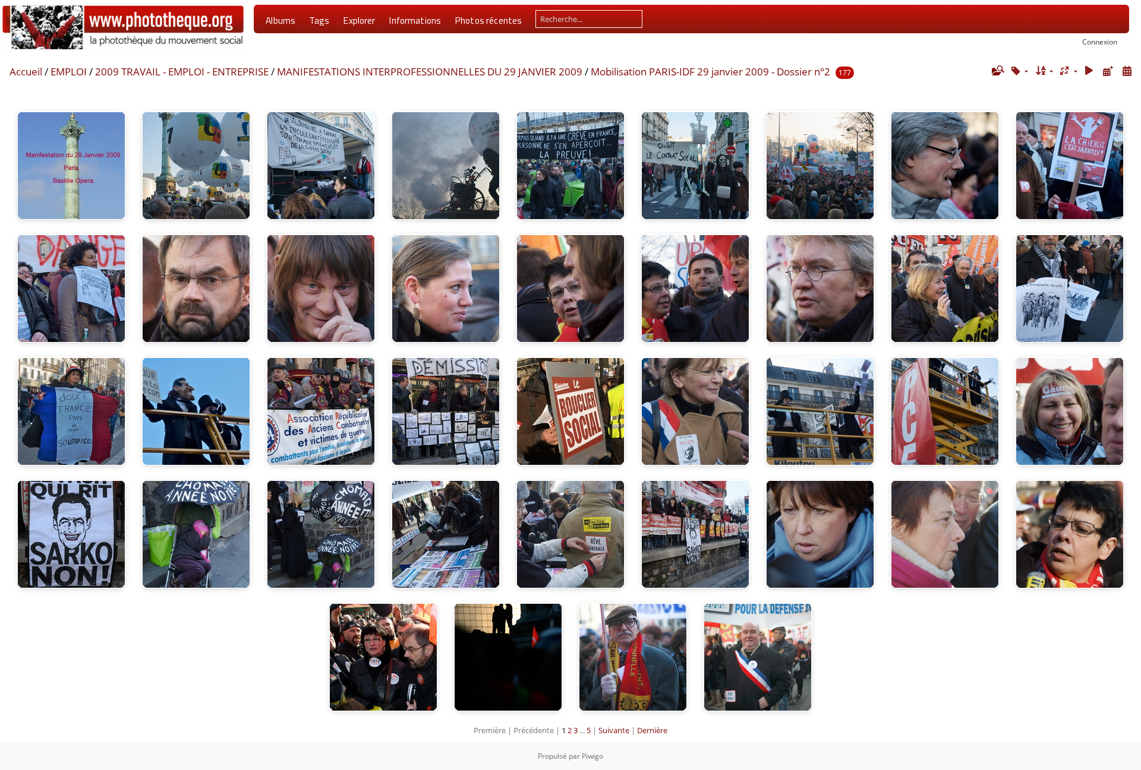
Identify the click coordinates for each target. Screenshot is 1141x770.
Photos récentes (488, 20)
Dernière (652, 730)
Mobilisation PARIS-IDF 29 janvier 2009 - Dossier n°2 (710, 71)
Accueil (26, 71)
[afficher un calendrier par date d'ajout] (1108, 71)
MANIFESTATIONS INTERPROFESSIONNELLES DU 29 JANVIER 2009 (429, 71)
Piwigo (592, 756)
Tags (319, 20)
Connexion (1099, 41)
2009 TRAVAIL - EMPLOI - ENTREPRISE (182, 71)
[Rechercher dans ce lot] (997, 71)
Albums (280, 20)
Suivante (613, 730)
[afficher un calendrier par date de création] (1127, 71)
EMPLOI (69, 71)
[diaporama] (1089, 71)
